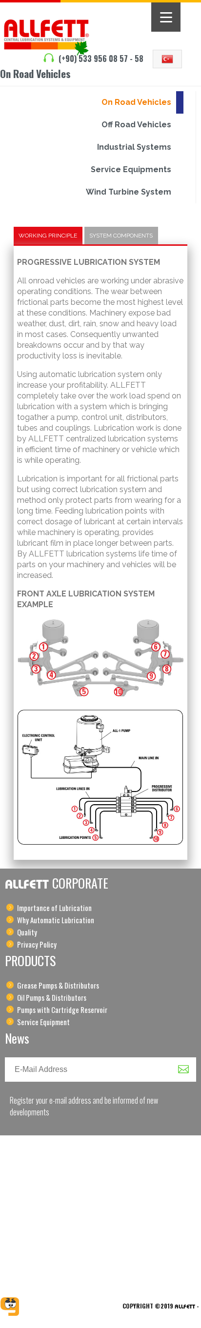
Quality (27, 932)
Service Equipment (43, 1021)
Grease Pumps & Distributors (58, 985)
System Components (121, 235)
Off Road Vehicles (136, 124)
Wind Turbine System (128, 192)
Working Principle (48, 235)
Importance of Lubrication (54, 907)
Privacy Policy (37, 944)
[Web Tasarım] (10, 1306)
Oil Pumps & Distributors (51, 997)
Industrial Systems (134, 147)
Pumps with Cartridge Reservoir (62, 1009)
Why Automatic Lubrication (55, 919)
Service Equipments (131, 169)
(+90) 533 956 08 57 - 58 (101, 58)
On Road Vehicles (136, 102)
